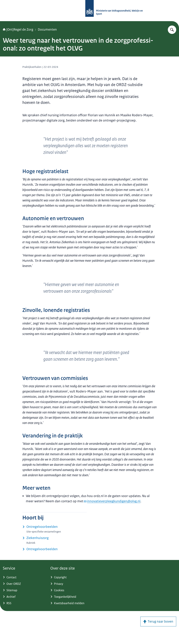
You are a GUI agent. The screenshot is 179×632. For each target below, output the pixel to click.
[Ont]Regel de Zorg (19, 29)
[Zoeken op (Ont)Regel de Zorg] (172, 30)
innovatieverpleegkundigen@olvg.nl (113, 501)
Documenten (47, 29)
